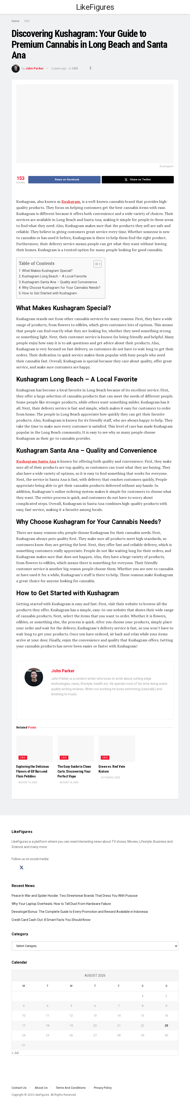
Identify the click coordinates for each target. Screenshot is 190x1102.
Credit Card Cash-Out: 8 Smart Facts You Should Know (51, 920)
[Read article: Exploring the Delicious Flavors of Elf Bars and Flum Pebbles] (34, 749)
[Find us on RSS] (37, 868)
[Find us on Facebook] (13, 868)
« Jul (15, 1053)
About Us (41, 1087)
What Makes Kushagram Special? (47, 271)
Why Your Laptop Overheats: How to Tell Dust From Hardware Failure (61, 904)
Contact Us (19, 1087)
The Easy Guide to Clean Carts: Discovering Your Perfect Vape (74, 771)
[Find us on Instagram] (30, 868)
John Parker (34, 68)
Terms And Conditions (71, 1087)
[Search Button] (176, 7)
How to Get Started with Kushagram (49, 293)
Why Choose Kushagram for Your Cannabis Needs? (61, 288)
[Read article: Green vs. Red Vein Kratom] (116, 749)
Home (15, 21)
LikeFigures (95, 7)
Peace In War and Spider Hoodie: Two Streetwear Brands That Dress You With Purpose (75, 895)
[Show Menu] (14, 7)
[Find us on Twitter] (21, 868)
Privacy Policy (103, 1087)
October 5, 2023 (110, 777)
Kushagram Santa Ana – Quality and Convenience (59, 282)
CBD (27, 21)
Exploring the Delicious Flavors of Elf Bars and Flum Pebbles (32, 771)
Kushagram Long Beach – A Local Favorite (54, 276)
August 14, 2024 (27, 782)
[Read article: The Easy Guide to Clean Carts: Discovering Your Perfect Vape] (75, 749)
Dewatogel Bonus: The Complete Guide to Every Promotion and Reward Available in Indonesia (80, 911)
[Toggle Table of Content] (95, 264)
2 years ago (59, 68)
